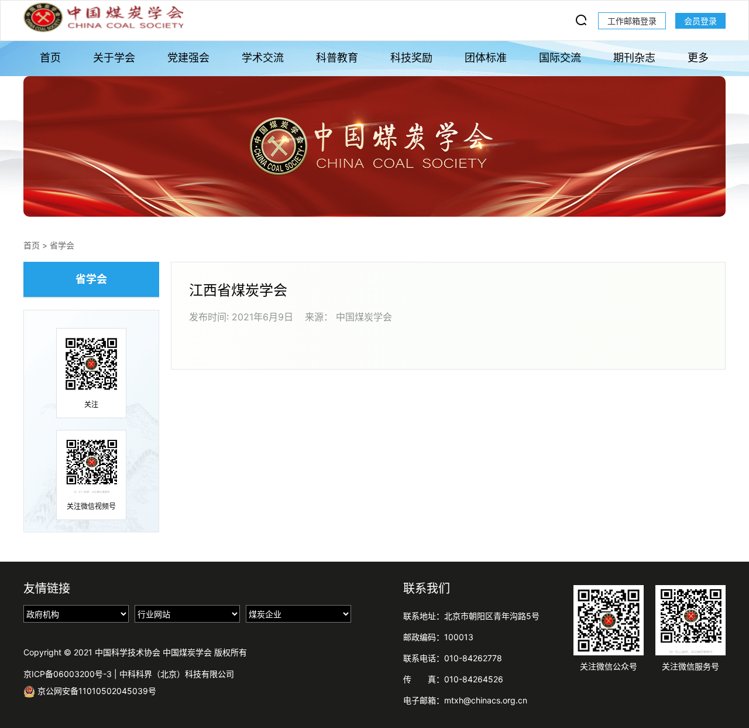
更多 (698, 58)
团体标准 (486, 58)
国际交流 (560, 58)
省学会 (62, 245)
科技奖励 (411, 58)
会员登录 (700, 21)
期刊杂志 (634, 58)
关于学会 (114, 58)
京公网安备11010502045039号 (95, 691)
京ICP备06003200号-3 (67, 674)
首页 (50, 58)
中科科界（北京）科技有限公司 (176, 674)
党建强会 (188, 58)
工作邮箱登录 (632, 21)
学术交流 (263, 58)
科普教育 (337, 58)
